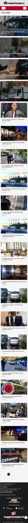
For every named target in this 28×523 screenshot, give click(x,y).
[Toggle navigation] (3, 8)
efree (24, 522)
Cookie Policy (8, 494)
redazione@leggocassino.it (8, 491)
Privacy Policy (2, 494)
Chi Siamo (13, 494)
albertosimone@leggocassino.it (6, 492)
